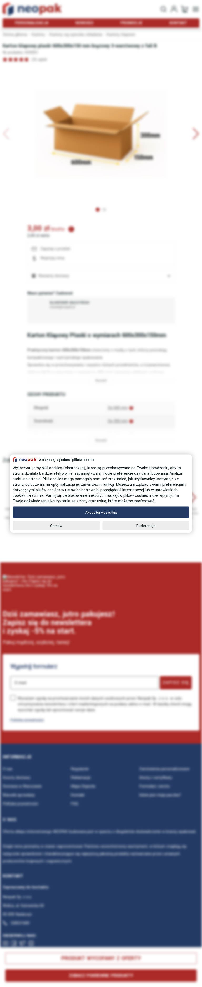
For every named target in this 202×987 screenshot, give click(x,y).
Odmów (56, 525)
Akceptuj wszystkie (101, 512)
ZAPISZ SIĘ (176, 682)
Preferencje (145, 525)
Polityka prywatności (27, 719)
